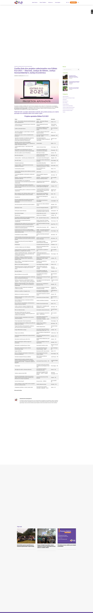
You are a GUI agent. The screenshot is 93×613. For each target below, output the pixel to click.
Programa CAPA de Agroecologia (68, 105)
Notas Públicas (65, 102)
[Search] (78, 69)
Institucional (64, 99)
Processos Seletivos (66, 104)
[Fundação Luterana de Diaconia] (18, 2)
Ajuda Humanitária (65, 96)
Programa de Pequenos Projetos (19, 66)
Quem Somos (34, 2)
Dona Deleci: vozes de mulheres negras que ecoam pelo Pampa (74, 88)
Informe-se (50, 2)
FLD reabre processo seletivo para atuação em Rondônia (67, 545)
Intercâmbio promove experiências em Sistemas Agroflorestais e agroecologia (73, 76)
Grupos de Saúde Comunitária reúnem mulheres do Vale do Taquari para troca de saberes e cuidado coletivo (46, 546)
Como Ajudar (57, 2)
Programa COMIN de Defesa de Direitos (68, 107)
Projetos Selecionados (28, 66)
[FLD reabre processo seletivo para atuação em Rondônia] (67, 536)
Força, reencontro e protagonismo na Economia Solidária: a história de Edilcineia (74, 82)
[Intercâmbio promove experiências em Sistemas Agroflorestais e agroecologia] (26, 536)
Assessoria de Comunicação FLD (26, 398)
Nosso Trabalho (43, 2)
